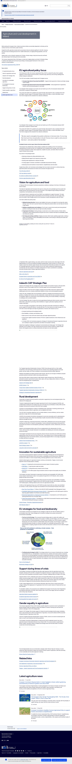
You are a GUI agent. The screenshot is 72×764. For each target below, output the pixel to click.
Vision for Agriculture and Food (26, 271)
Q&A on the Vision (23, 274)
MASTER (24, 470)
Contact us (30, 750)
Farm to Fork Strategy (24, 562)
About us (7, 21)
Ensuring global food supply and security (28, 599)
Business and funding (38, 21)
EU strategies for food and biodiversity (8, 85)
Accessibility (45, 752)
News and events (27, 21)
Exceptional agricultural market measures (28, 596)
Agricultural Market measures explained (27, 594)
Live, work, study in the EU (50, 21)
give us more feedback (22, 728)
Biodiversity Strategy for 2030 (25, 564)
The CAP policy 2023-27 (24, 171)
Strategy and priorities (17, 21)
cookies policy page (24, 759)
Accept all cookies (46, 760)
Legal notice (39, 752)
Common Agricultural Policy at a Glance (28, 665)
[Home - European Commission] (10, 5)
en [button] (47, 5)
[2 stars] (8, 728)
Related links (5, 92)
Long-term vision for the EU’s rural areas (28, 447)
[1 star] (8, 728)
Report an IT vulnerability (6, 752)
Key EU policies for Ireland (19, 24)
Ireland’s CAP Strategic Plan (9, 75)
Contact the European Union (63, 21)
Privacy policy (32, 752)
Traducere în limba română (9, 15)
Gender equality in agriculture (9, 90)
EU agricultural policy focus (8, 71)
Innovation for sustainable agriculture (8, 81)
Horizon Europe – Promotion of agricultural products (30, 502)
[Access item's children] (10, 21)
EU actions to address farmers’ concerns (28, 175)
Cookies (26, 752)
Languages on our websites (18, 752)
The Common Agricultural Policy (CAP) (10, 64)
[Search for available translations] (19, 64)
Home (3, 21)
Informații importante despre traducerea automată (24, 15)
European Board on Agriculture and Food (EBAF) (30, 276)
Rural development (7, 78)
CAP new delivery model (24, 173)
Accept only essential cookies (59, 760)
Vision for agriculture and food (9, 73)
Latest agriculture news (8, 94)
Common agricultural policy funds (26, 178)
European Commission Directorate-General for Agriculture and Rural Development (37, 661)
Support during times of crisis (9, 87)
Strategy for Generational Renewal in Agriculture (29, 392)
